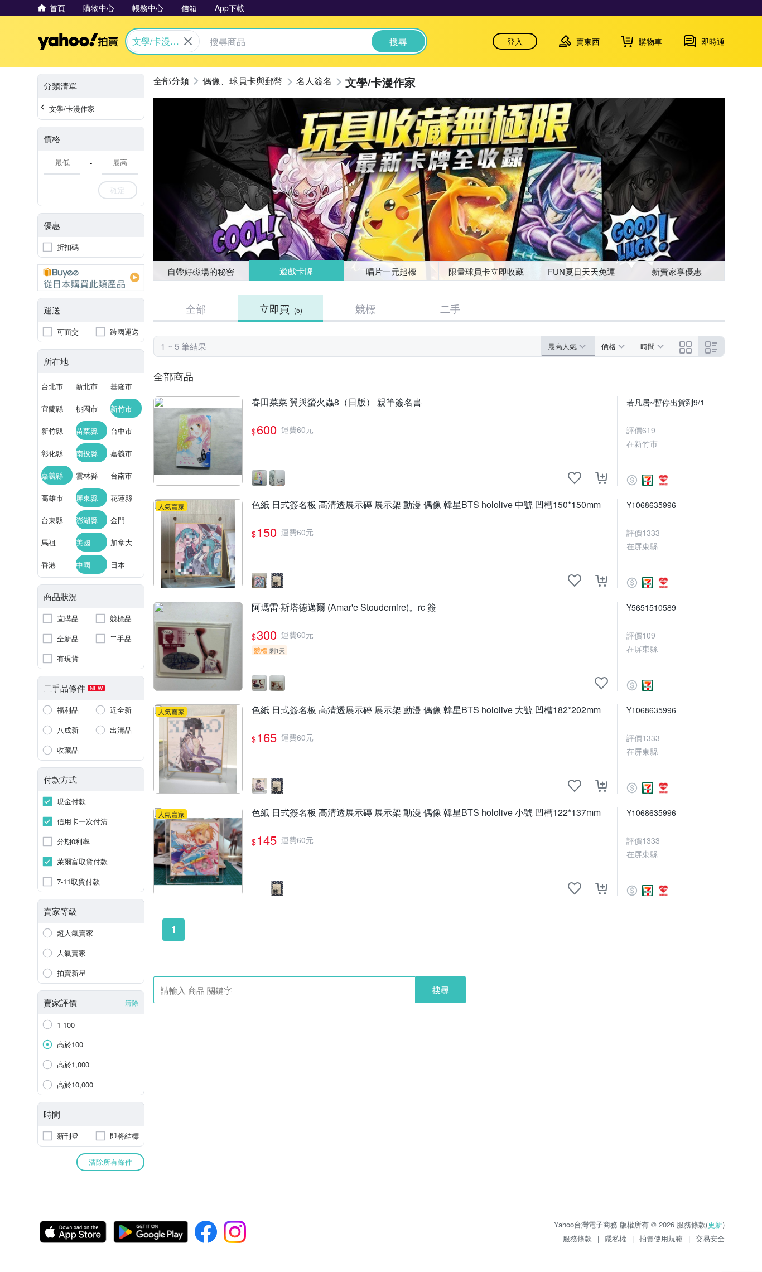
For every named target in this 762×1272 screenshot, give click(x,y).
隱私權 (615, 1238)
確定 (117, 190)
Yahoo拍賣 (77, 41)
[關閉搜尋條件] (188, 41)
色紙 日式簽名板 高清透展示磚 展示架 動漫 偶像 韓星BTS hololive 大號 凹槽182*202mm (426, 710)
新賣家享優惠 (677, 271)
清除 (131, 1002)
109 (648, 635)
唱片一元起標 (391, 271)
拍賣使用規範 (661, 1238)
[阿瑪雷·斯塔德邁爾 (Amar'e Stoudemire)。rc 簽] (198, 646)
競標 (365, 308)
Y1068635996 (651, 504)
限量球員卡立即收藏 (486, 271)
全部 (196, 308)
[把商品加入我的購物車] (601, 478)
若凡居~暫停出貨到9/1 (665, 402)
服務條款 (577, 1238)
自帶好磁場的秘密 (200, 271)
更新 (715, 1224)
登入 (515, 41)
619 (648, 430)
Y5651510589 (651, 607)
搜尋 (440, 989)
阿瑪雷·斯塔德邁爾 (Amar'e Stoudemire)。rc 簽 (344, 607)
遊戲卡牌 (295, 271)
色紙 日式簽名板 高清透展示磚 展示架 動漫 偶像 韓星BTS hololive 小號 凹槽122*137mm (426, 813)
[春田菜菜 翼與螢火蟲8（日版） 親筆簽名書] (198, 441)
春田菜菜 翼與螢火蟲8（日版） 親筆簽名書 (337, 402)
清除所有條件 (110, 1162)
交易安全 (710, 1238)
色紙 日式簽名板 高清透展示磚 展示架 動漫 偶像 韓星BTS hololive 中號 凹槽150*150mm (426, 505)
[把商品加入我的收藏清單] (574, 478)
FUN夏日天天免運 (581, 271)
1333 (651, 532)
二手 (450, 308)
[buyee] (90, 277)
